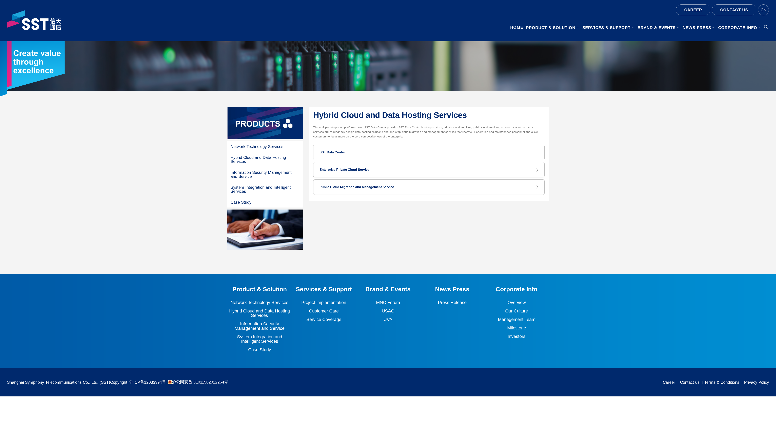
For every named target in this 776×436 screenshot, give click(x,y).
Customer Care (324, 311)
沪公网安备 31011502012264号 (200, 382)
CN (763, 10)
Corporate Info (737, 27)
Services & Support (606, 27)
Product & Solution (550, 27)
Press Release (452, 302)
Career (693, 10)
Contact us (734, 10)
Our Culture (516, 311)
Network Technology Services (257, 147)
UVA (388, 319)
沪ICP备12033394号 (147, 382)
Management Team (516, 319)
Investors (516, 336)
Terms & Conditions (721, 382)
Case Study (241, 202)
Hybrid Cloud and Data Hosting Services (258, 159)
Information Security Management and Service (261, 174)
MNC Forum (388, 302)
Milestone (516, 328)
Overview (516, 302)
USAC (388, 311)
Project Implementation (323, 302)
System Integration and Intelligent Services (261, 189)
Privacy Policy (756, 382)
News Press (697, 27)
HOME (516, 27)
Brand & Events (657, 27)
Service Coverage (323, 319)
